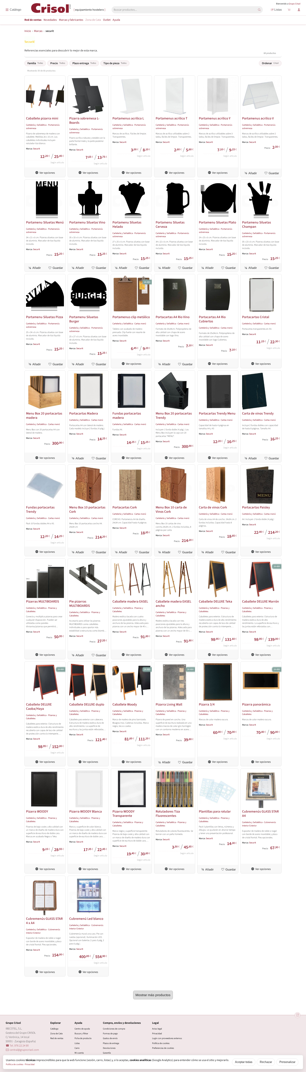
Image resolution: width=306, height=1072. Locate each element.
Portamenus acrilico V (258, 118)
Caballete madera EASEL (130, 601)
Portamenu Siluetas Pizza (44, 317)
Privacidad (157, 1033)
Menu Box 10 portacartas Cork (87, 509)
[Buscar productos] (259, 9)
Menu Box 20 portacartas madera (44, 415)
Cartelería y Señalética (36, 125)
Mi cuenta (79, 1052)
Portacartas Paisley (256, 507)
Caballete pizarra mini (42, 118)
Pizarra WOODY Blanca (85, 811)
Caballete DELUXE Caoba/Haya (39, 706)
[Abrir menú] (13, 9)
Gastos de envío (110, 1038)
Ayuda (116, 20)
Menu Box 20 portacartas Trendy (174, 415)
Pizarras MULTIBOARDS (42, 601)
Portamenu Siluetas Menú (45, 222)
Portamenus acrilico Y (214, 118)
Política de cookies (160, 1043)
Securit (36, 148)
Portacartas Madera (83, 413)
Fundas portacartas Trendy (40, 509)
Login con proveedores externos (167, 1038)
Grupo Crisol (294, 3)
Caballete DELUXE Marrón (260, 601)
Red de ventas (32, 20)
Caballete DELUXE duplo (86, 704)
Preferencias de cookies (163, 1048)
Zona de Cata (93, 20)
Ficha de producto (83, 1038)
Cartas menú (140, 323)
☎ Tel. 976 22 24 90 (17, 1046)
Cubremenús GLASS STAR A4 (260, 813)
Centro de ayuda (82, 1028)
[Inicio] (51, 9)
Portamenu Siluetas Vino (87, 222)
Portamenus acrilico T (171, 118)
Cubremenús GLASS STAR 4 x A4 (44, 920)
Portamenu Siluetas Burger (83, 319)
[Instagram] (297, 1015)
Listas (278, 9)
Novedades (50, 20)
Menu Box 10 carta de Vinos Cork (171, 509)
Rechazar (266, 1061)
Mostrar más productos (153, 995)
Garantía (107, 1052)
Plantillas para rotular (215, 811)
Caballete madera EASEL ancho (173, 603)
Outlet (106, 20)
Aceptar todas (243, 1061)
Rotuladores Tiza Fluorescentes (168, 813)
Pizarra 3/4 (207, 704)
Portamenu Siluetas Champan (256, 224)
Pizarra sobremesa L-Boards (84, 120)
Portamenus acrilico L (128, 118)
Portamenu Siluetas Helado (126, 224)
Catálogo (54, 1028)
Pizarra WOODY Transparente (123, 813)
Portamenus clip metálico (131, 317)
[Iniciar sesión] (299, 9)
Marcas (71, 20)
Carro (77, 1048)
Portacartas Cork (124, 507)
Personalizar (287, 1061)
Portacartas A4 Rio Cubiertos (212, 319)
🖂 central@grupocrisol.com (22, 1050)
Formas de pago (110, 1033)
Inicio (27, 31)
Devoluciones (109, 1048)
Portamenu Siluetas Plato (217, 222)
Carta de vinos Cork (213, 507)
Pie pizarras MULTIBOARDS (79, 603)
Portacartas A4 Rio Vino (172, 317)
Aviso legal (157, 1028)
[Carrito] (289, 9)
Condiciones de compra (114, 1028)
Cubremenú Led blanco (86, 918)
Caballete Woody (124, 704)
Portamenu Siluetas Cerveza (170, 224)
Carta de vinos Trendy (258, 413)
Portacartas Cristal (255, 317)
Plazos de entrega (111, 1043)
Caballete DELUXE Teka (215, 601)
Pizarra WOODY (37, 811)
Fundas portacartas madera (126, 415)
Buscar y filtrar (81, 1033)
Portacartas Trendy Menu (217, 413)
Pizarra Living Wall (169, 704)
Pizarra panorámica (256, 704)
